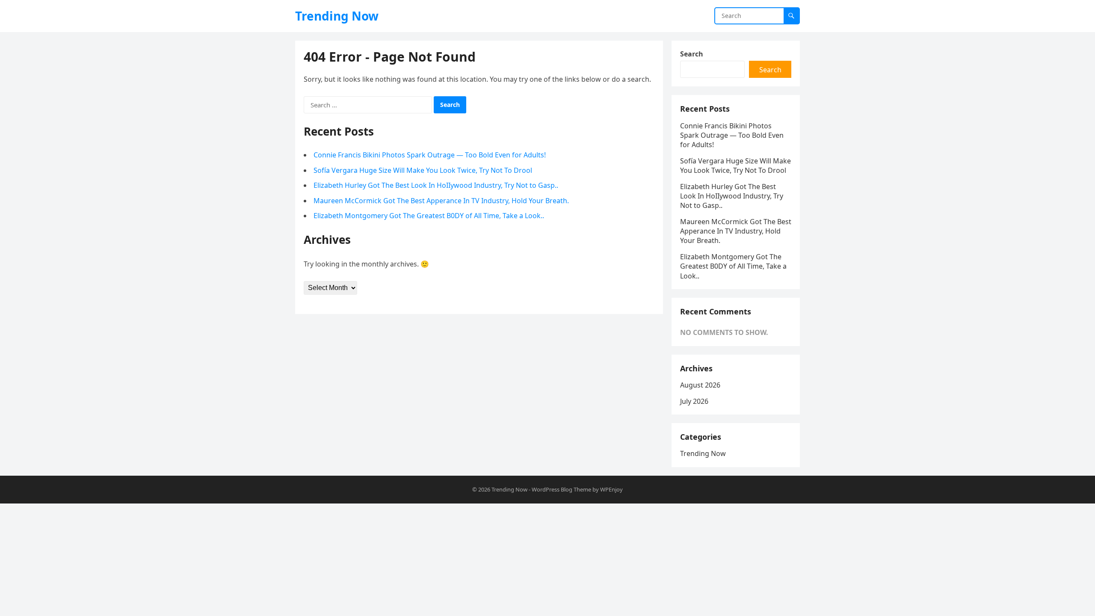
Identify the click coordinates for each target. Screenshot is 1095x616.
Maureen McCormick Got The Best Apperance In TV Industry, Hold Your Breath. (441, 200)
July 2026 (694, 401)
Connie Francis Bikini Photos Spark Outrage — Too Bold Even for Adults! (430, 155)
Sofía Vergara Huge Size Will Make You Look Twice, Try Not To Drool (423, 170)
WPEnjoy (611, 489)
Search (691, 54)
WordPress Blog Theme (561, 489)
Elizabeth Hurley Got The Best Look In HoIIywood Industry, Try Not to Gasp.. (436, 185)
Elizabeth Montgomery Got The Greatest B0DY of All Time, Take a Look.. (429, 215)
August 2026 (700, 385)
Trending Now (337, 16)
